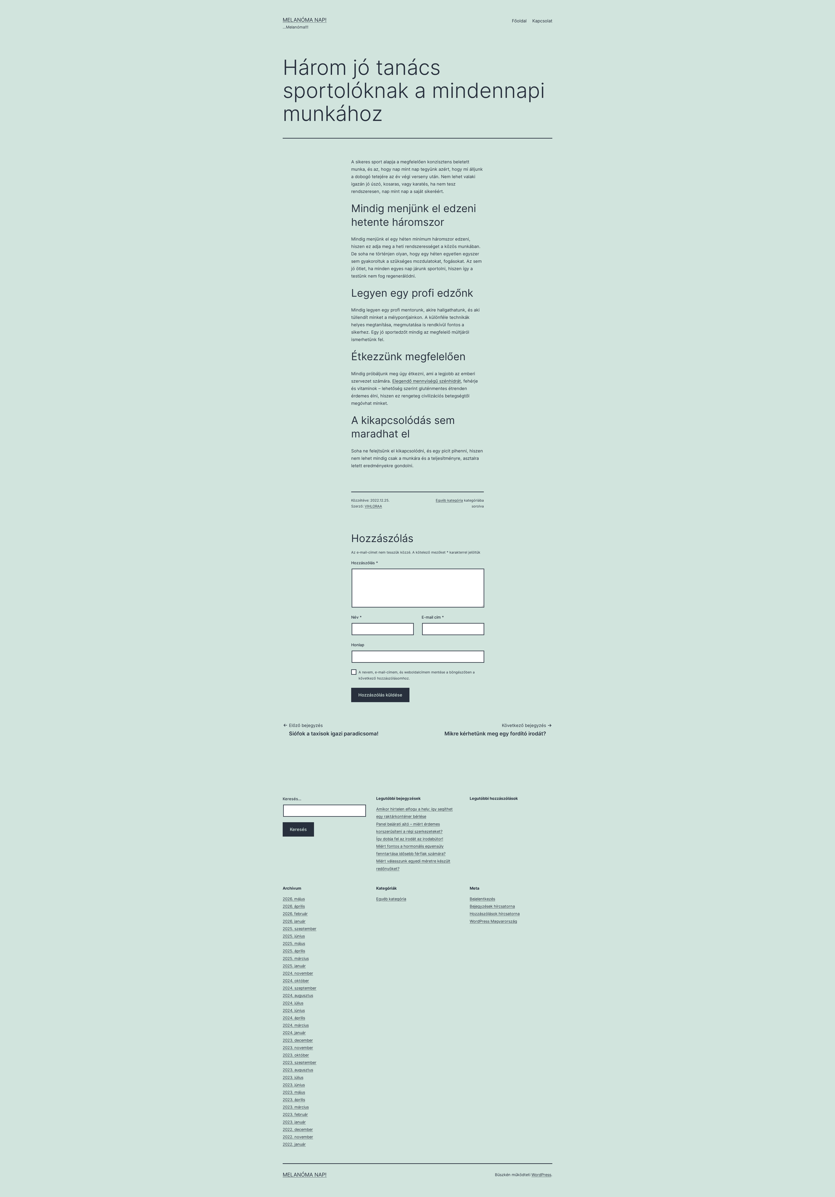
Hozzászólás (364, 563)
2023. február (295, 1114)
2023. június (294, 1085)
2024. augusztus (298, 995)
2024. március (296, 1025)
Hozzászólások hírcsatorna (495, 913)
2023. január (294, 1122)
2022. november (298, 1137)
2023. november (298, 1047)
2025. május (294, 943)
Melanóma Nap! (305, 20)
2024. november (298, 973)
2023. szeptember (299, 1062)
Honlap (357, 645)
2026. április (294, 906)
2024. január (294, 1032)
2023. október (296, 1055)
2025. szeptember (299, 928)
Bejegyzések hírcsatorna (492, 906)
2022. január (294, 1144)
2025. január (294, 966)
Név (356, 617)
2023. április (294, 1099)
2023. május (294, 1092)
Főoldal (519, 20)
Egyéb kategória (449, 500)
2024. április (294, 1018)
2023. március (296, 1107)
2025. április (294, 951)
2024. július (293, 1003)
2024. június (294, 1010)
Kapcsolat (542, 20)
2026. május (294, 899)
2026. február (295, 913)
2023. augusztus (298, 1070)
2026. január (294, 921)
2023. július (293, 1077)
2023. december (298, 1040)
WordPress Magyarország (493, 921)
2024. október (296, 980)
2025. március (296, 958)
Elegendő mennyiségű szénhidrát (426, 381)
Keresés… (292, 799)
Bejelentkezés (482, 899)
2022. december (298, 1129)
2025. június (294, 936)
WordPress (541, 1174)
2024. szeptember (299, 988)
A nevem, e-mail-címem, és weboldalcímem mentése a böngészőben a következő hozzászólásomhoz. (417, 675)
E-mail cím (433, 617)
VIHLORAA (373, 506)
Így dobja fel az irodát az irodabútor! (409, 839)
